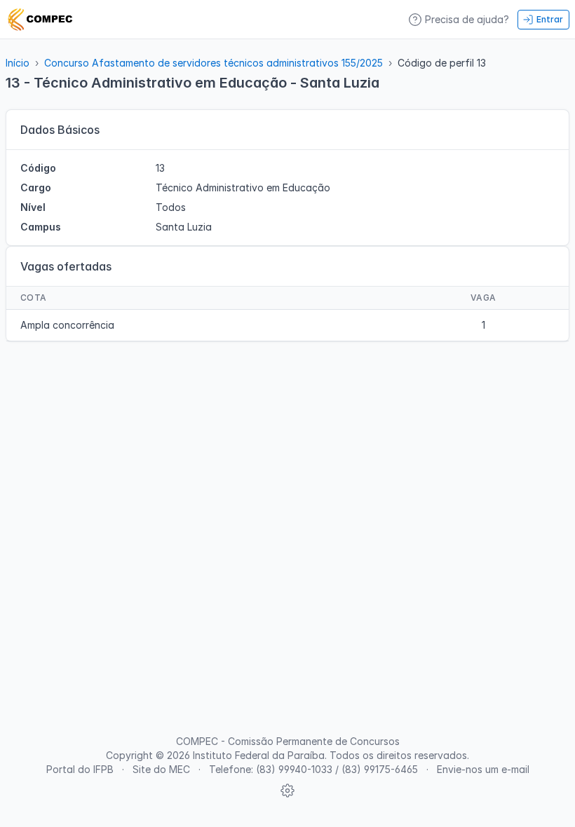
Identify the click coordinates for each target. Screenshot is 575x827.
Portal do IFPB (80, 769)
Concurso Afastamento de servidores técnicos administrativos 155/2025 (213, 63)
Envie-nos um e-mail (483, 769)
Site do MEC (161, 769)
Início (17, 63)
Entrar (549, 19)
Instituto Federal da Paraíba (259, 755)
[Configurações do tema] (287, 791)
